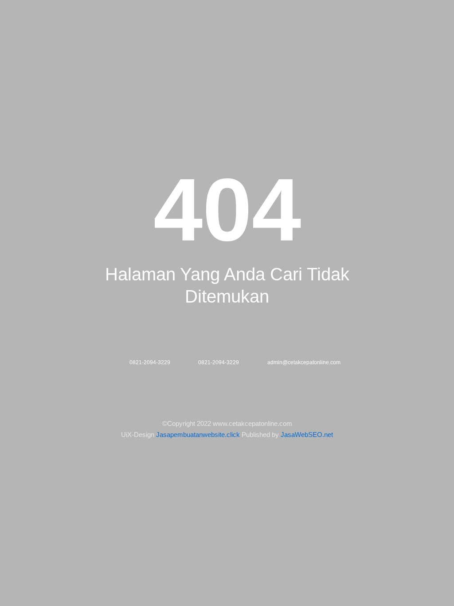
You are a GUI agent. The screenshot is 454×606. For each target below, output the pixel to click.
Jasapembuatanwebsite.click (198, 434)
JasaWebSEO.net (307, 434)
